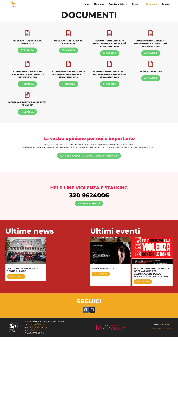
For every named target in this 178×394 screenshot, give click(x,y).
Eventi (135, 4)
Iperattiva (168, 324)
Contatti (166, 4)
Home (86, 4)
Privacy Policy (156, 329)
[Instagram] (92, 310)
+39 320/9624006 (38, 327)
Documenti (151, 4)
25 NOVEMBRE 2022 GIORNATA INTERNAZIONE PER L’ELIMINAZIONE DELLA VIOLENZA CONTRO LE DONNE (151, 272)
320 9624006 (89, 195)
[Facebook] (86, 310)
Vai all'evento (16, 276)
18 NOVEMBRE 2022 (102, 268)
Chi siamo (99, 4)
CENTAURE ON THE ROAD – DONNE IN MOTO (22, 270)
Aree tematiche (117, 4)
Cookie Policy (168, 329)
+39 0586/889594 (36, 324)
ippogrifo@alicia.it (33, 330)
